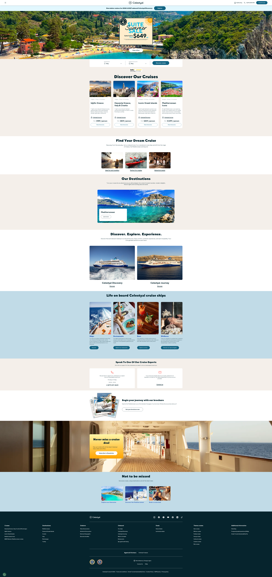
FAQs (146, 564)
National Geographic (85, 533)
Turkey (44, 541)
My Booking (239, 2)
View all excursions (84, 528)
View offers (136, 50)
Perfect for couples (136, 170)
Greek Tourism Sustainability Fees (136, 571)
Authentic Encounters (85, 531)
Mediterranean (46, 528)
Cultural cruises (197, 539)
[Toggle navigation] (5, 2)
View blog (233, 528)
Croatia (44, 533)
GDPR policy (157, 571)
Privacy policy (165, 571)
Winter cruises (197, 531)
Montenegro (45, 539)
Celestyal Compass (143, 552)
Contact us (159, 384)
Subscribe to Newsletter (106, 453)
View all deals (159, 528)
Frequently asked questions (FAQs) (240, 531)
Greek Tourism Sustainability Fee (239, 533)
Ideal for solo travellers (112, 170)
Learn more (106, 216)
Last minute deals (160, 531)
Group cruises (197, 536)
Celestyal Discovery (123, 531)
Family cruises (197, 533)
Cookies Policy (149, 571)
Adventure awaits (159, 170)
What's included (122, 536)
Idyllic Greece (8, 531)
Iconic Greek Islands (9, 533)
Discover (112, 286)
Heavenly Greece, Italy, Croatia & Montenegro (16, 528)
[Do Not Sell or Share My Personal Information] (4, 574)
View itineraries (100, 124)
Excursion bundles (84, 536)
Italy (43, 536)
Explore (160, 8)
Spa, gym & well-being (123, 541)
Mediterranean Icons (10, 536)
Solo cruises (196, 528)
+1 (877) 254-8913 (250, 2)
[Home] (136, 2)
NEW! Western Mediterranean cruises (14, 539)
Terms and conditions (121, 571)
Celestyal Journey (122, 533)
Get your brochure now (133, 409)
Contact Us (140, 564)
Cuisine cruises (197, 541)
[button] (96, 117)
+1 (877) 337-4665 (112, 385)
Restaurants (121, 539)
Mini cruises (196, 544)
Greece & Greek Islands (48, 531)
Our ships (120, 528)
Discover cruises (161, 63)
